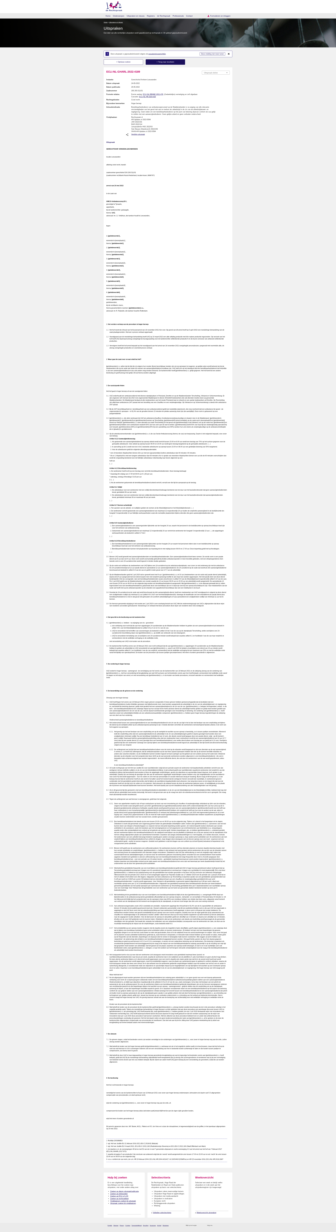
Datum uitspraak (113, 83)
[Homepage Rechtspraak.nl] (113, 6)
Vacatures (153, 1225)
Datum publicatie (113, 87)
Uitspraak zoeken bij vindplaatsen (123, 1203)
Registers (151, 16)
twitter (214, 1225)
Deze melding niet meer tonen (212, 54)
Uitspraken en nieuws (136, 16)
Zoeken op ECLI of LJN (119, 1196)
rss (199, 1225)
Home (108, 16)
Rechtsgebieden (112, 100)
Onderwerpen (118, 16)
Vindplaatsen (111, 117)
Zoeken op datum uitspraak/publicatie (124, 1191)
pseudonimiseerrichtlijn (157, 54)
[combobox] (216, 72)
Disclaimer (166, 1225)
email (202, 1225)
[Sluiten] (228, 54)
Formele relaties (112, 94)
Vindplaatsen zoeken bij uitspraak (123, 1201)
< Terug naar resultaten (165, 62)
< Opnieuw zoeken (123, 62)
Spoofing (145, 1225)
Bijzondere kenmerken (115, 103)
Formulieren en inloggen (220, 16)
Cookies (127, 1225)
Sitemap (115, 1225)
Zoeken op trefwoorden (119, 1194)
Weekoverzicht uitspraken (206, 1213)
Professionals (178, 16)
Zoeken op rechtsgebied (119, 1199)
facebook (218, 1225)
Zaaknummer (111, 91)
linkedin (225, 1225)
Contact (189, 16)
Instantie (109, 80)
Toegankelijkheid (137, 1225)
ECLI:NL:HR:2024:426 (147, 97)
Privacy (122, 1225)
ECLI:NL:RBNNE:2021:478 (153, 94)
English (110, 1225)
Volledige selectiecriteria (162, 1213)
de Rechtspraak (163, 16)
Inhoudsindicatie (113, 107)
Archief (159, 1225)
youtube (228, 1225)
